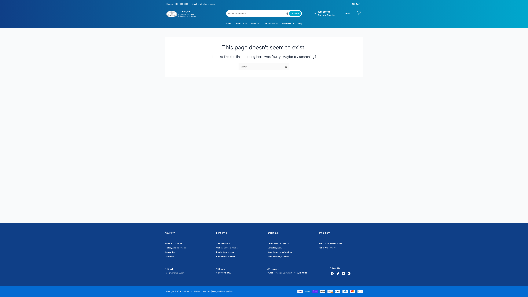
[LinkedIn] (343, 273)
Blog (300, 23)
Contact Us (170, 256)
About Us (240, 23)
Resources (286, 23)
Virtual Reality (223, 243)
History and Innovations (176, 248)
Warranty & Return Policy (330, 243)
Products (255, 23)
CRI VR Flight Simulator (278, 243)
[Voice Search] (287, 13)
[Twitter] (337, 273)
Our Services (269, 23)
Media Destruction (225, 252)
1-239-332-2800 (223, 273)
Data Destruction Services (279, 252)
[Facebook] (332, 273)
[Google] (349, 273)
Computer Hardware (225, 256)
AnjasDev (228, 291)
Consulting (170, 252)
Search (295, 13)
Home (228, 23)
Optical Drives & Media (227, 248)
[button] (241, 23)
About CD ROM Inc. (174, 243)
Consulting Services (276, 248)
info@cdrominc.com (174, 273)
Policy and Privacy (327, 248)
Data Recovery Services (278, 256)
